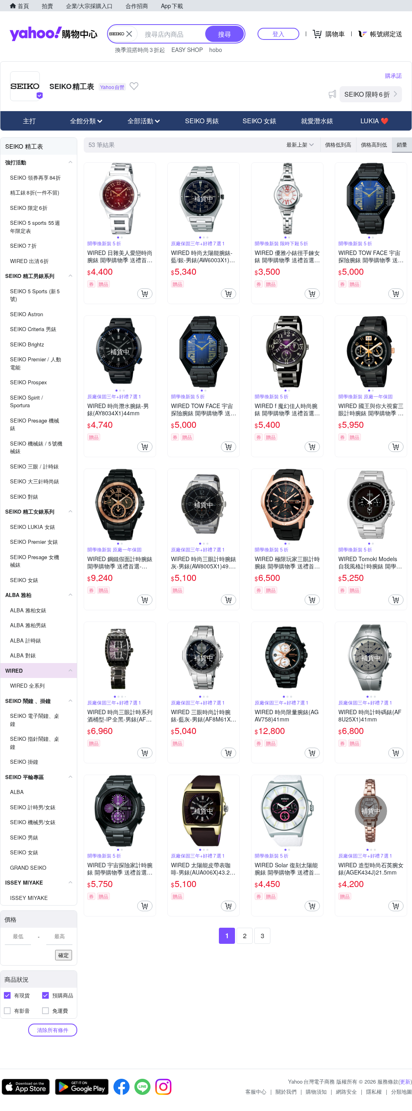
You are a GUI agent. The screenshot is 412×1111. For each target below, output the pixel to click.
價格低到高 (338, 144)
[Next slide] (150, 199)
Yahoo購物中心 (53, 34)
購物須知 (316, 1091)
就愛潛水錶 (317, 120)
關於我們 (286, 1091)
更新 (405, 1081)
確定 (63, 955)
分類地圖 (401, 1091)
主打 (29, 120)
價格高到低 (374, 144)
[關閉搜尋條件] (129, 34)
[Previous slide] (89, 199)
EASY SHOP (187, 49)
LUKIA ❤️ (374, 120)
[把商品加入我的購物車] (144, 293)
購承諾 (393, 75)
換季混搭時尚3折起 (140, 49)
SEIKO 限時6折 (367, 94)
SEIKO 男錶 (202, 120)
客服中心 (255, 1091)
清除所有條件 (52, 1030)
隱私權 (374, 1091)
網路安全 (346, 1091)
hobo (215, 49)
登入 (278, 33)
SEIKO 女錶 (259, 120)
